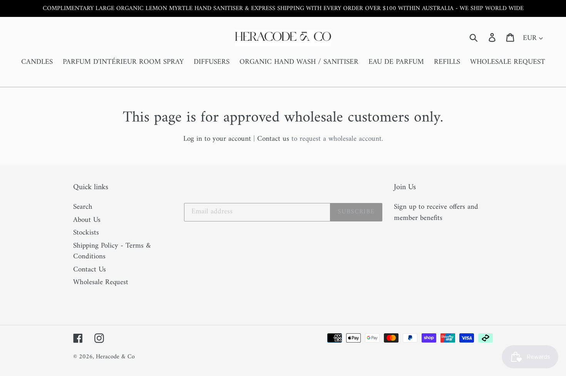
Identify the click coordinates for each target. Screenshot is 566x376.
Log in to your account (217, 139)
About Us (86, 220)
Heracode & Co (115, 356)
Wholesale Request (100, 282)
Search (82, 207)
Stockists (86, 232)
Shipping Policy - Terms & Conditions (112, 251)
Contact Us (89, 269)
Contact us (273, 139)
